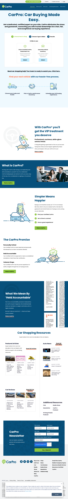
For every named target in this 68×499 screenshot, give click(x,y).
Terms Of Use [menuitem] (20, 480)
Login (64, 1)
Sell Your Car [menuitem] (39, 6)
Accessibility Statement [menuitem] (30, 480)
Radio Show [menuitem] (62, 6)
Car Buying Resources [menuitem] (53, 6)
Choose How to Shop (20, 36)
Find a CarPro (39, 151)
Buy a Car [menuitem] (32, 6)
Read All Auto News (58, 344)
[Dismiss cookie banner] (61, 484)
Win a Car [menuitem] (45, 6)
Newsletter (46, 408)
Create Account (56, 1)
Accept (57, 494)
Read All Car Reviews (30, 390)
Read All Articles (31, 348)
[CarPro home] (10, 6)
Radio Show (56, 405)
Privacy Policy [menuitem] (13, 480)
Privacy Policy (28, 491)
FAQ (44, 405)
